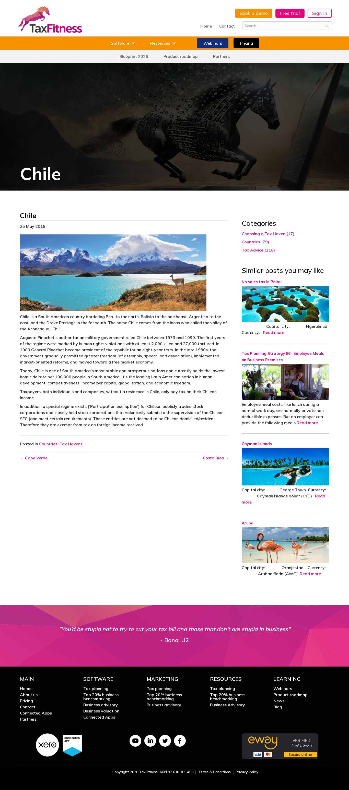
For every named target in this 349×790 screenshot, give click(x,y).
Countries (48, 443)
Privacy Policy (247, 772)
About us (29, 695)
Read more (273, 332)
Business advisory (100, 705)
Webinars (282, 688)
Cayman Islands (257, 443)
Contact (227, 26)
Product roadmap (290, 695)
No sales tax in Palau (262, 281)
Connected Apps (36, 713)
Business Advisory (227, 705)
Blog (277, 707)
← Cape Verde (34, 457)
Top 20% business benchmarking (101, 697)
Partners (28, 719)
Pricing (26, 701)
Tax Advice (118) (258, 250)
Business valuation (101, 711)
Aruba (247, 523)
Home (206, 26)
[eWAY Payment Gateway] (280, 745)
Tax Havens (71, 443)
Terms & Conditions (214, 772)
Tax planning (95, 688)
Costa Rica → (216, 457)
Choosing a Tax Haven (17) (268, 233)
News (278, 701)
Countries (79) (255, 241)
